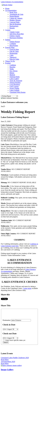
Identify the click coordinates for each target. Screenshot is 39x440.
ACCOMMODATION (9, 374)
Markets (12, 75)
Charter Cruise (15, 32)
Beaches (12, 67)
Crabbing (13, 43)
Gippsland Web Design (17, 92)
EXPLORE (5, 399)
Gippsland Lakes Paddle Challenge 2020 (15, 358)
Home (7, 8)
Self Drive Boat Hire (17, 34)
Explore (8, 63)
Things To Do (10, 61)
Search (5, 342)
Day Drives (13, 71)
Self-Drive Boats (7, 394)
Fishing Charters (7, 392)
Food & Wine (10, 47)
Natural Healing (15, 82)
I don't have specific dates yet (15, 340)
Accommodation (11, 10)
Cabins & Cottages (16, 18)
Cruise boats (27, 288)
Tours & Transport (16, 81)
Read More (5, 360)
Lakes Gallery (14, 79)
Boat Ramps (14, 45)
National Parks (15, 77)
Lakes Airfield (14, 90)
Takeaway (13, 57)
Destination (6, 320)
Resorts (12, 28)
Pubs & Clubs (14, 59)
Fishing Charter (15, 36)
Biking (12, 73)
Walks (12, 69)
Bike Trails (5, 409)
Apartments (5, 376)
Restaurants (13, 53)
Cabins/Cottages (7, 380)
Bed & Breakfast (15, 24)
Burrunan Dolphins (16, 38)
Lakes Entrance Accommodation (12, 2)
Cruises (7, 30)
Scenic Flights (14, 88)
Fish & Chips (14, 51)
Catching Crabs (7, 415)
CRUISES (5, 388)
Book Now (13, 12)
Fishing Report (15, 42)
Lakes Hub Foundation (24, 433)
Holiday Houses (15, 20)
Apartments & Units (16, 14)
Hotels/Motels (14, 16)
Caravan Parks (15, 22)
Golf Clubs (5, 420)
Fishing (7, 40)
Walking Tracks (7, 405)
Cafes (11, 55)
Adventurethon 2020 (8, 361)
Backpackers (14, 26)
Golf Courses (14, 86)
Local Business (15, 84)
